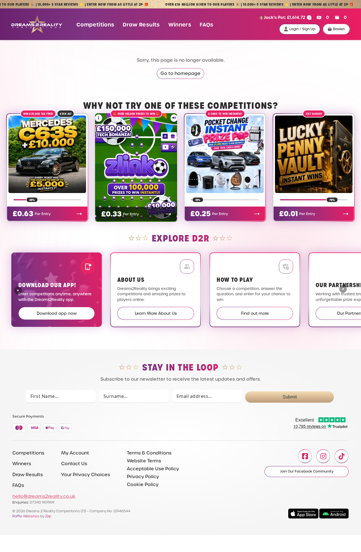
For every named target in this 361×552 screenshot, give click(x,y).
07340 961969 (42, 502)
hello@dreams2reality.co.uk (44, 496)
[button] (343, 289)
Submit (290, 396)
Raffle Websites (25, 516)
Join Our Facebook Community (306, 471)
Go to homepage (180, 73)
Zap (48, 516)
